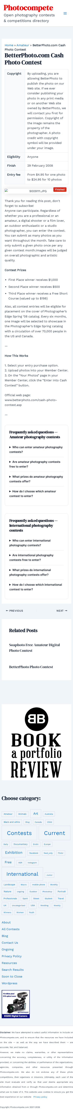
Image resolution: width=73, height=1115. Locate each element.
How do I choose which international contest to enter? (35, 587)
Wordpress (9, 983)
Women (20, 912)
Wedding (44, 905)
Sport (25, 898)
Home (9, 45)
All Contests (10, 929)
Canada (38, 822)
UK (5, 905)
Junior (49, 875)
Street (36, 898)
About (6, 922)
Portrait (62, 891)
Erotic (36, 844)
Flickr (60, 853)
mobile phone (38, 884)
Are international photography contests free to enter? (31, 557)
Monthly (54, 885)
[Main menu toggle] (65, 13)
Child (49, 822)
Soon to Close (12, 976)
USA (33, 905)
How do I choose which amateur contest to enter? (32, 494)
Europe (47, 844)
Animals (22, 814)
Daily (6, 844)
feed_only (48, 853)
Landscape (9, 884)
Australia (49, 814)
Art (35, 813)
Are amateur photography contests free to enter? (34, 464)
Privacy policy (40, 1097)
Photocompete (28, 7)
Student (48, 898)
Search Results (13, 969)
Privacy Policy (12, 956)
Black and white (12, 822)
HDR (20, 863)
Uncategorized (18, 905)
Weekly (57, 905)
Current (54, 833)
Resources (9, 963)
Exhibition (13, 852)
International (22, 874)
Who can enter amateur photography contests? (36, 449)
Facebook (33, 853)
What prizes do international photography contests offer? (30, 572)
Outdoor (33, 891)
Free (8, 862)
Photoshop (47, 892)
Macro (24, 885)
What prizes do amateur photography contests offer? (36, 479)
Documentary (21, 844)
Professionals (10, 898)
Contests (19, 833)
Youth (31, 912)
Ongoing (8, 949)
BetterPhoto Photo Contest (31, 666)
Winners (7, 912)
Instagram (32, 863)
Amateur (22, 45)
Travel (61, 898)
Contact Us (10, 942)
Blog (27, 822)
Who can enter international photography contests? (30, 543)
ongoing (20, 892)
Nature (7, 891)
